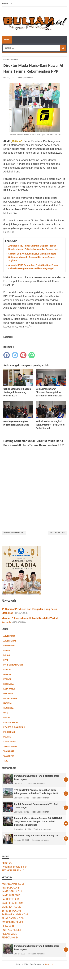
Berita (6, 650)
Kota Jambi (9, 689)
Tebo (5, 761)
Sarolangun (9, 742)
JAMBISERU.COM (12, 891)
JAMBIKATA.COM (12, 906)
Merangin (8, 694)
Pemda (6, 718)
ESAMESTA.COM (11, 910)
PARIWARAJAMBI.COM (15, 914)
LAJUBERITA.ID (10, 899)
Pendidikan (9, 732)
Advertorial (9, 641)
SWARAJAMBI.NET (12, 922)
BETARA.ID (8, 926)
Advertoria (9, 636)
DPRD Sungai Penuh (13, 665)
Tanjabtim (8, 756)
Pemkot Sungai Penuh (14, 727)
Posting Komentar (25, 78)
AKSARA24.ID (9, 933)
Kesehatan (8, 684)
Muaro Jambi (10, 698)
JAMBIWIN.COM (11, 895)
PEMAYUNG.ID (10, 937)
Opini (6, 713)
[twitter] (15, 355)
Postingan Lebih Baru (14, 533)
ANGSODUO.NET (11, 887)
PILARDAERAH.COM (13, 918)
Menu (6, 40)
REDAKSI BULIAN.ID (13, 870)
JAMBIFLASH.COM (12, 903)
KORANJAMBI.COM (13, 883)
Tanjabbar (8, 751)
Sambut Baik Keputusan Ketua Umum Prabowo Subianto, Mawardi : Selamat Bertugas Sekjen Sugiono (32, 257)
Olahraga (8, 708)
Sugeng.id (49, 964)
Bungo (6, 655)
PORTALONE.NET (11, 929)
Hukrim (7, 674)
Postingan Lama (57, 533)
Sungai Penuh (10, 746)
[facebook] (6, 355)
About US (7, 862)
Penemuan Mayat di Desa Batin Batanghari (36, 835)
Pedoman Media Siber (14, 866)
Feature (7, 670)
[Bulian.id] (34, 21)
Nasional (8, 703)
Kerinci (7, 679)
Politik (7, 737)
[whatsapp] (31, 355)
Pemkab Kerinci (11, 722)
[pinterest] (23, 355)
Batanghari (9, 646)
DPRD (6, 660)
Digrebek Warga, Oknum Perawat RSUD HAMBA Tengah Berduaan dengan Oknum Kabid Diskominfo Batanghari (38, 821)
